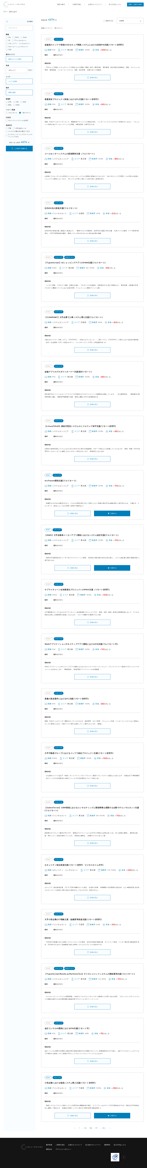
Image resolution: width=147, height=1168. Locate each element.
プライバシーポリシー (63, 1149)
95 (85, 1128)
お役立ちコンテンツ (95, 4)
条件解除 (30, 21)
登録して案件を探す (135, 4)
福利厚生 (107, 1145)
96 (91, 1128)
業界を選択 (12, 92)
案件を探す (61, 4)
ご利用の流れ (76, 4)
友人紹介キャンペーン (93, 1145)
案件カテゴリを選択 (14, 59)
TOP (4, 12)
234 (104, 1128)
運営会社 (49, 1149)
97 (96, 1128)
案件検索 (49, 1145)
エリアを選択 (12, 81)
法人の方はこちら (115, 4)
